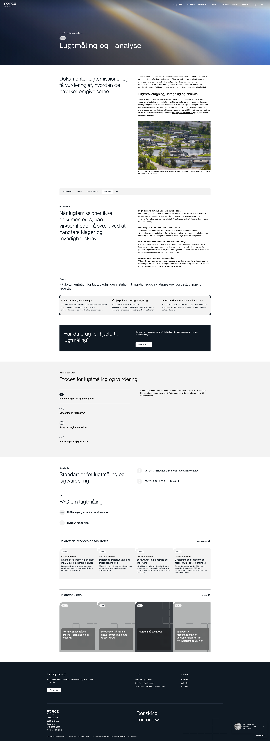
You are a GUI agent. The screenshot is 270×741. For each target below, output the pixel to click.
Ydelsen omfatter (92, 191)
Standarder (107, 191)
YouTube (184, 686)
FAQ (117, 191)
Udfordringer (67, 191)
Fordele (79, 191)
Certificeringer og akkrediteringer (150, 686)
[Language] (256, 5)
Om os (224, 5)
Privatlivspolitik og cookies (79, 736)
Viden (214, 5)
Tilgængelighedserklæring (56, 736)
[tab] (94, 396)
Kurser (190, 5)
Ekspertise (177, 5)
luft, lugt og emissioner (182, 113)
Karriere (235, 5)
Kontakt (245, 5)
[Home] (11, 5)
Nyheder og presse (143, 680)
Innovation (202, 5)
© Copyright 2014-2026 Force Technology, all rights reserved (115, 736)
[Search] (262, 5)
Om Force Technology (144, 683)
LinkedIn (184, 683)
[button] (249, 726)
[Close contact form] (263, 726)
